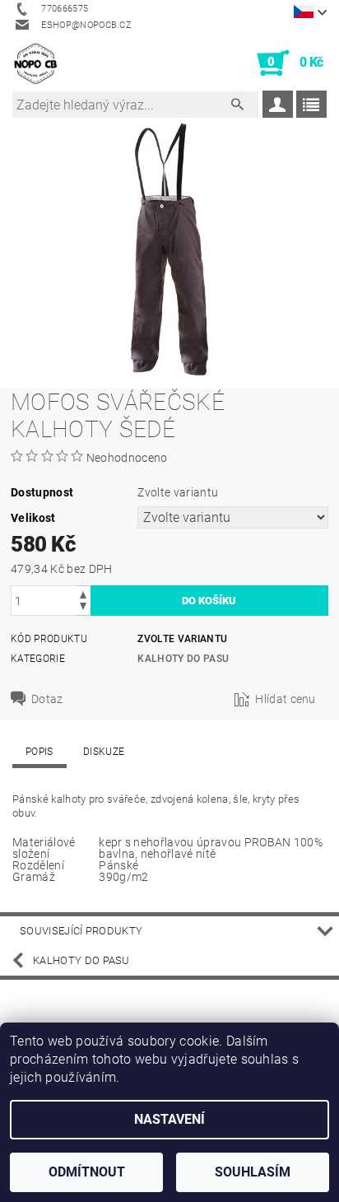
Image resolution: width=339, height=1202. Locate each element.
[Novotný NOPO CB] (35, 63)
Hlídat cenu (285, 699)
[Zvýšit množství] (83, 593)
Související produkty (81, 931)
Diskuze (103, 751)
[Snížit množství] (83, 608)
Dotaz (47, 699)
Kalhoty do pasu (183, 658)
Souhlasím (252, 1172)
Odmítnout (87, 1172)
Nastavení (169, 1119)
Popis (39, 751)
